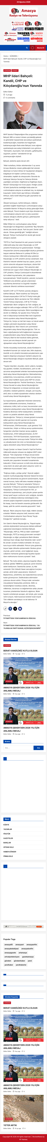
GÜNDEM (7, 70)
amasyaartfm (32, 945)
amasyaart (20, 945)
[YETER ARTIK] (23, 1108)
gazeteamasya (28, 957)
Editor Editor (8, 92)
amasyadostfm (27, 949)
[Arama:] (18, 748)
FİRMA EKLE (8, 856)
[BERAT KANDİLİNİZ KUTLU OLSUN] (23, 645)
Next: (22, 625)
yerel (30, 961)
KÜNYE (6, 825)
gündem (8, 961)
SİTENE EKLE (8, 847)
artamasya (23, 953)
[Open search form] (27, 48)
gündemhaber (19, 961)
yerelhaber (9, 965)
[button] (5, 609)
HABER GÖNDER (9, 852)
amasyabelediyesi (12, 949)
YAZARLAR (7, 829)
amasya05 (9, 945)
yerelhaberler (21, 965)
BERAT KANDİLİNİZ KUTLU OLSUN (20, 650)
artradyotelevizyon (12, 957)
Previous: (19, 616)
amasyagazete (10, 953)
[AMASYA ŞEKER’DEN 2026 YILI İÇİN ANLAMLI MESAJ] (23, 670)
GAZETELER (8, 838)
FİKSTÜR (6, 834)
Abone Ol (40, 48)
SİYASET (15, 70)
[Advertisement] (23, 787)
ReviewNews (37, 1137)
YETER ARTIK (10, 1125)
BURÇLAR (7, 843)
